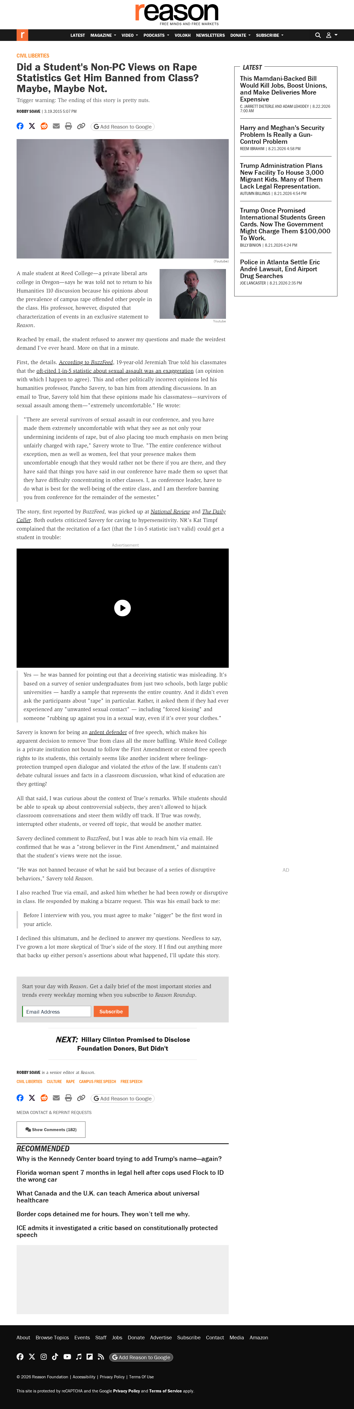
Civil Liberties (33, 55)
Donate (238, 35)
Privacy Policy (112, 1376)
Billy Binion (250, 245)
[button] (331, 35)
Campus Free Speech (97, 1081)
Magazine (101, 35)
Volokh (183, 35)
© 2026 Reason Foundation (42, 1376)
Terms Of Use (141, 1376)
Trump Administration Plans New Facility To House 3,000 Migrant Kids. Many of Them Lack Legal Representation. (282, 176)
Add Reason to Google (125, 126)
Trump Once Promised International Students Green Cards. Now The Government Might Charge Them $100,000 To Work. (285, 224)
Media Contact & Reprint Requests (54, 1112)
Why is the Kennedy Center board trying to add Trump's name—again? (119, 1158)
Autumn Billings (255, 193)
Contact (215, 1337)
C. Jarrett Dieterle (257, 106)
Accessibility (84, 1376)
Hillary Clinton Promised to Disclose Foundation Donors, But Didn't (122, 1043)
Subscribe (268, 35)
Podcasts (155, 35)
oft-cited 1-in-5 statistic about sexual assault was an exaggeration (115, 370)
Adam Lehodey (296, 106)
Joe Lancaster (253, 283)
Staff (100, 1337)
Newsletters (210, 35)
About (23, 1337)
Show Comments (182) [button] (54, 1129)
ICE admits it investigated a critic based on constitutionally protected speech (117, 1231)
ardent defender (108, 732)
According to (86, 362)
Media (237, 1337)
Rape (70, 1081)
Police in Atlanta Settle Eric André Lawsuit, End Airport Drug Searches (280, 269)
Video (128, 35)
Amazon (259, 1337)
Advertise (161, 1337)
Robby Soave (28, 111)
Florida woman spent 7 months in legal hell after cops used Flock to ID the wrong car (120, 1176)
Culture (54, 1081)
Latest (78, 35)
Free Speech (131, 1081)
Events (82, 1337)
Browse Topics (52, 1337)
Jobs (117, 1337)
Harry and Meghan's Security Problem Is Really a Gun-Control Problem (282, 134)
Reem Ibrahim (252, 148)
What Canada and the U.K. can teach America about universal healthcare (108, 1196)
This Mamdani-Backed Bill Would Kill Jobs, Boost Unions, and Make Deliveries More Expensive (283, 88)
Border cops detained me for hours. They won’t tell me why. (103, 1214)
